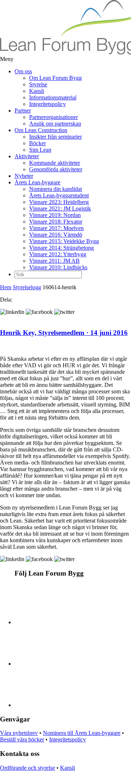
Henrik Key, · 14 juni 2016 (64, 332)
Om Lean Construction (41, 130)
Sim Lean (40, 150)
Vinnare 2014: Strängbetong (61, 248)
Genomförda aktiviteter (55, 169)
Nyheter (24, 176)
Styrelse (38, 84)
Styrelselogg (27, 287)
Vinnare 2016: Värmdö (55, 235)
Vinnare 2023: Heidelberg (59, 202)
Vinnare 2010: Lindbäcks (58, 267)
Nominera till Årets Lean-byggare (81, 733)
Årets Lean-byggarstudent (59, 195)
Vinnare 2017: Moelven (56, 228)
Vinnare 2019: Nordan (55, 215)
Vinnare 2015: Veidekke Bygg (64, 241)
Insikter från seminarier (55, 137)
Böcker (37, 143)
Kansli (36, 91)
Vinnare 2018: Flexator (55, 221)
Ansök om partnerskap (55, 123)
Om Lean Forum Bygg (55, 78)
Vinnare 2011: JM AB (54, 261)
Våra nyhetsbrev (19, 733)
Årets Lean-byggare (37, 182)
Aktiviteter (27, 156)
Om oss (23, 71)
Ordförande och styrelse (27, 768)
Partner (23, 110)
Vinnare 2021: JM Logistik (60, 208)
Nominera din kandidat (55, 189)
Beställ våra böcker (22, 739)
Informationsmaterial (52, 97)
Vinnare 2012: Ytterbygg (57, 254)
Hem (5, 287)
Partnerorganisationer (53, 117)
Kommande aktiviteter (54, 163)
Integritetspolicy (47, 104)
